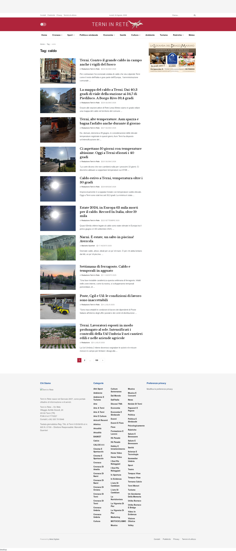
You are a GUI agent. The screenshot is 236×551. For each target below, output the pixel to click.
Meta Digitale (54, 539)
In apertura (116, 474)
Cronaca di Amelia (98, 468)
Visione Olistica (131, 519)
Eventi (114, 418)
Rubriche (177, 34)
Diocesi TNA (116, 403)
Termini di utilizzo (70, 15)
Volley (131, 525)
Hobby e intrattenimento (118, 447)
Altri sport (98, 388)
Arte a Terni (98, 407)
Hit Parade (115, 438)
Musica (114, 525)
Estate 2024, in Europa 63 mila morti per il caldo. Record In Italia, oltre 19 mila (109, 212)
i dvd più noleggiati (115, 462)
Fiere (113, 427)
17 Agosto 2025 (105, 245)
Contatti (43, 15)
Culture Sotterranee (116, 390)
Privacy (59, 15)
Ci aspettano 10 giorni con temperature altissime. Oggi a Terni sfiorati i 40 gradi (110, 153)
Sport (70, 34)
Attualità (97, 428)
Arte (95, 403)
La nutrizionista (117, 498)
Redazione (86, 342)
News (130, 399)
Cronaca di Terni (98, 495)
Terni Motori (133, 485)
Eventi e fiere (117, 423)
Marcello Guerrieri (88, 245)
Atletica (97, 424)
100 (96, 360)
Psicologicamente (136, 425)
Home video (116, 453)
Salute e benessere (133, 435)
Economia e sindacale (116, 413)
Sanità (123, 34)
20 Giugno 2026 (109, 161)
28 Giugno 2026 (109, 69)
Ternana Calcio (135, 481)
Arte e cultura (99, 416)
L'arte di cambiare (115, 484)
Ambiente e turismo (98, 398)
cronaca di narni (98, 474)
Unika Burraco (134, 500)
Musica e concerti (132, 394)
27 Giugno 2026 (109, 128)
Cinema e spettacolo (98, 450)
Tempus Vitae (134, 473)
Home (44, 34)
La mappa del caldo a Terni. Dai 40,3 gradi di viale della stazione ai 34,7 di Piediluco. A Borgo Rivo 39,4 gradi (108, 94)
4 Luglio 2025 (109, 304)
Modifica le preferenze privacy (160, 389)
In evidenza (116, 478)
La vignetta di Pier (117, 504)
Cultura (134, 34)
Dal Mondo (116, 395)
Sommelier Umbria (133, 459)
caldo (54, 44)
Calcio (96, 440)
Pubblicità (51, 15)
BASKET (97, 436)
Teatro (131, 469)
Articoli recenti (100, 420)
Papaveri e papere (133, 409)
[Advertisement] (118, 6)
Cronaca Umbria (97, 509)
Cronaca (56, 34)
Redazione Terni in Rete (91, 69)
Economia (108, 34)
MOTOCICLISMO (118, 521)
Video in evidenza (132, 513)
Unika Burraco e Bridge (134, 506)
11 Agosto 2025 (109, 275)
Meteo (192, 34)
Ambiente (150, 34)
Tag (48, 44)
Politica (131, 414)
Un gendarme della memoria (134, 495)
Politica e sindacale (89, 34)
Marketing (115, 517)
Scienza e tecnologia (133, 453)
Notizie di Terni (135, 403)
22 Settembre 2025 (111, 220)
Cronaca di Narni (98, 481)
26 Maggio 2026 (109, 186)
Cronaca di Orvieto (98, 488)
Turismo (164, 34)
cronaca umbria (97, 515)
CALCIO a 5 (98, 444)
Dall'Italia (115, 399)
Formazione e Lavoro (117, 432)
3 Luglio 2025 (99, 342)
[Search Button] (194, 15)
